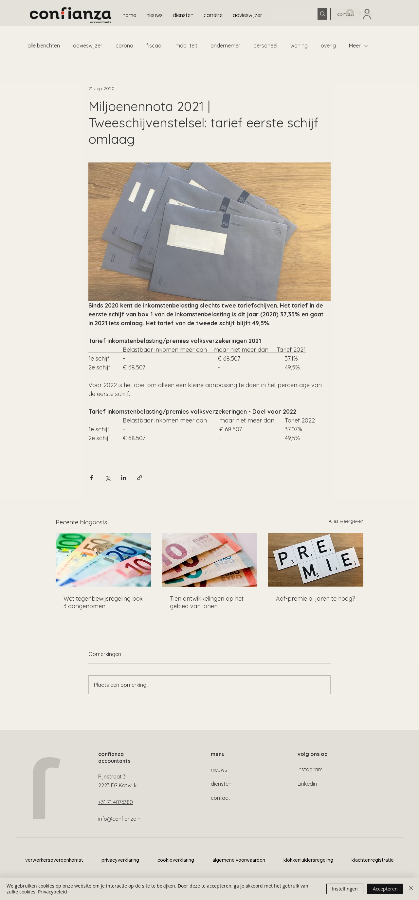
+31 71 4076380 (115, 802)
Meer (355, 45)
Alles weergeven (346, 521)
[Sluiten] (411, 889)
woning (299, 45)
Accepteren (385, 889)
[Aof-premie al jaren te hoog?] (315, 560)
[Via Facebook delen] (91, 478)
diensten (221, 783)
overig (328, 45)
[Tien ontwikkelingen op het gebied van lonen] (209, 560)
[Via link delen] (140, 478)
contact (220, 798)
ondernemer (225, 45)
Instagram (310, 769)
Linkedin (307, 783)
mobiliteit (186, 45)
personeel (265, 45)
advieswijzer (87, 45)
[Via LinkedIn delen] (123, 478)
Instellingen (345, 889)
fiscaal (154, 45)
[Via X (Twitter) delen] (107, 478)
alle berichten (43, 45)
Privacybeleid (52, 892)
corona (124, 45)
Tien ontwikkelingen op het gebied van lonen (207, 602)
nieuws (219, 769)
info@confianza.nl (119, 819)
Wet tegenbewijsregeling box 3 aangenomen (103, 602)
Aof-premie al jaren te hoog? (315, 598)
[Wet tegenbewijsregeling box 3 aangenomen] (103, 560)
